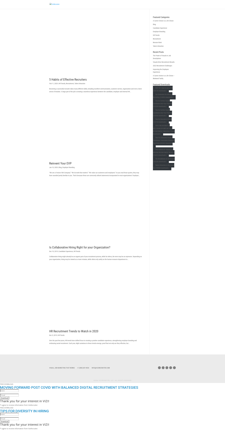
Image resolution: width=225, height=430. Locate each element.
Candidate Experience (66, 251)
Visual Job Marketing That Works (62, 368)
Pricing (127, 4)
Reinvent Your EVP (60, 163)
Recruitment (70, 83)
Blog (146, 4)
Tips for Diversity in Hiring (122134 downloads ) (162, 120)
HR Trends (62, 83)
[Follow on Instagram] (166, 367)
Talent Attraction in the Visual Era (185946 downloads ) (163, 166)
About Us (137, 4)
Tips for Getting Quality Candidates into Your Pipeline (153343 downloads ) (162, 113)
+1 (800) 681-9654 (83, 368)
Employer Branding (68, 167)
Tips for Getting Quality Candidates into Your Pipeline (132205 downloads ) (162, 103)
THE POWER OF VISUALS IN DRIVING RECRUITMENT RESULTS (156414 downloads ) (163, 152)
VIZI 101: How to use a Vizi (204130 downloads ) (163, 89)
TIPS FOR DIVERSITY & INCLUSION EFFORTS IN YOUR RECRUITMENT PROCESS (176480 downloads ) (164, 130)
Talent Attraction (80, 83)
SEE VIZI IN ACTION (168, 4)
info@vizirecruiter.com (101, 368)
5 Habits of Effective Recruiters (68, 79)
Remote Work (157, 42)
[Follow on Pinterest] (170, 367)
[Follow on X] (163, 367)
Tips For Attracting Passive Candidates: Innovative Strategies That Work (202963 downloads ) (164, 142)
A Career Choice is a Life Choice (163, 21)
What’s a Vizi (115, 4)
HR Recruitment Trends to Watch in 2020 (73, 331)
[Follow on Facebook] (159, 367)
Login (155, 4)
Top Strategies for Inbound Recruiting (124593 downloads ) (163, 95)
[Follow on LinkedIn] (174, 367)
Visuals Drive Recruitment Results (163, 62)
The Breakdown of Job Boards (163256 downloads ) (164, 160)
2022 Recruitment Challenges (162, 66)
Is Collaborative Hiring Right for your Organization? (79, 247)
